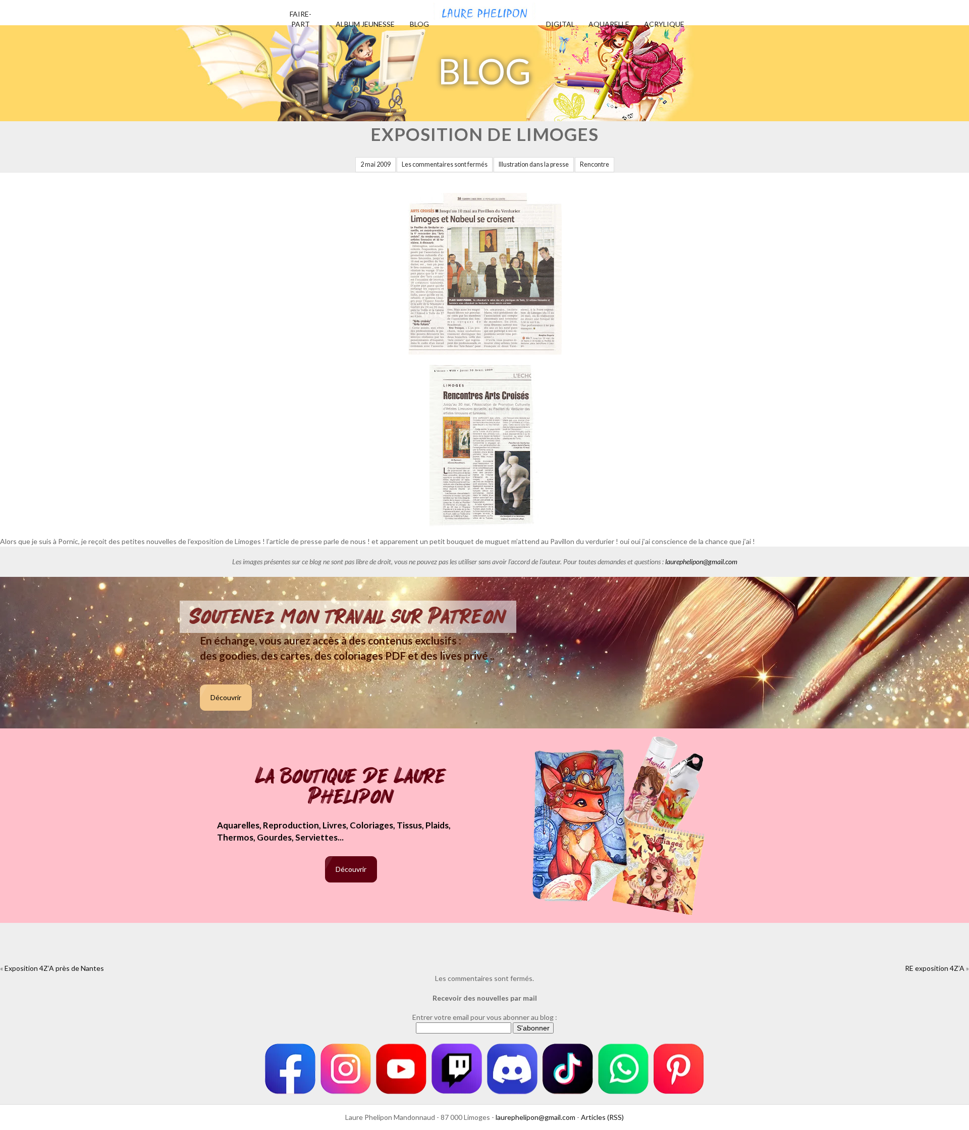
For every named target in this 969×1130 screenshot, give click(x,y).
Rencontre (594, 164)
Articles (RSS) (602, 1117)
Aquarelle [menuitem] (608, 24)
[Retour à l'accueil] (484, 10)
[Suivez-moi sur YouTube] (401, 1069)
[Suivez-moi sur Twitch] (457, 1069)
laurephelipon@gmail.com (701, 561)
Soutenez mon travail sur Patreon (348, 616)
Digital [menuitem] (560, 24)
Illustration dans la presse (534, 164)
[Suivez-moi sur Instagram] (345, 1069)
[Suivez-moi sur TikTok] (568, 1069)
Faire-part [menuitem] (300, 19)
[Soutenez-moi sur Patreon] (679, 1069)
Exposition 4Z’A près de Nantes (54, 968)
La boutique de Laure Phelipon (351, 787)
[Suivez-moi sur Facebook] (290, 1069)
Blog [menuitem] (419, 24)
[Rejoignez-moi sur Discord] (512, 1069)
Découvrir (225, 697)
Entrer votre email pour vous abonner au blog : (484, 1017)
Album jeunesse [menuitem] (365, 24)
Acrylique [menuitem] (664, 24)
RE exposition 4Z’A (934, 968)
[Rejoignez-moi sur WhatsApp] (623, 1069)
